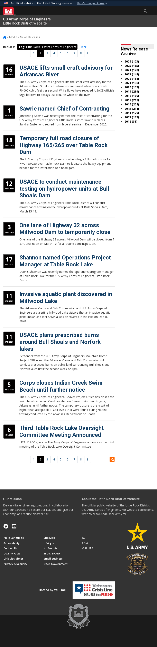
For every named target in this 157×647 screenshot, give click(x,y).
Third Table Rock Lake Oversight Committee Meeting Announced (61, 431)
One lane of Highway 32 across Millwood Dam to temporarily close (64, 229)
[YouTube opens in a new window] (14, 526)
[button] (92, 3)
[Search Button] (144, 11)
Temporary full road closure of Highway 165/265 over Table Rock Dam (63, 145)
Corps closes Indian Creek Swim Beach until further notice (61, 386)
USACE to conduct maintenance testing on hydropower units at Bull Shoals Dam (64, 188)
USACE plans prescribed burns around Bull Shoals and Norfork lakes (60, 342)
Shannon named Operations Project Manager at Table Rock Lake (65, 261)
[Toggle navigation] (151, 11)
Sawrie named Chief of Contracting (64, 108)
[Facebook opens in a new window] (5, 526)
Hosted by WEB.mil (52, 590)
